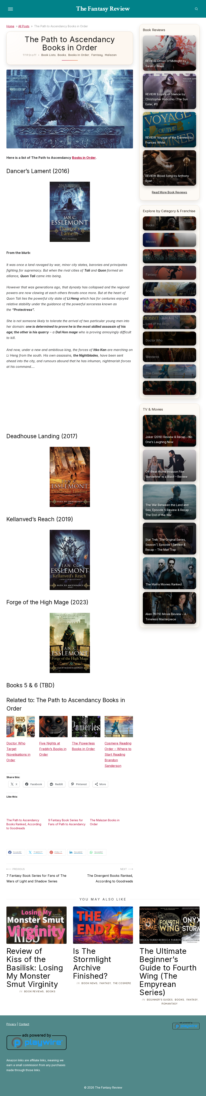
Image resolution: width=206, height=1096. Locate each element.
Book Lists (48, 55)
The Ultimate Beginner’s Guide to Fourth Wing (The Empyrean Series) (168, 971)
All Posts (23, 26)
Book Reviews (34, 991)
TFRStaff (30, 55)
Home (10, 26)
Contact (24, 1024)
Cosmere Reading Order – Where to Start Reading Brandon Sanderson (118, 754)
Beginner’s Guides (160, 999)
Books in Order (78, 55)
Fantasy (97, 55)
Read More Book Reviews (169, 192)
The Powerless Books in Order (83, 746)
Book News (89, 983)
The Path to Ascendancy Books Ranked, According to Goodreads (23, 824)
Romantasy (169, 1003)
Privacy (11, 1024)
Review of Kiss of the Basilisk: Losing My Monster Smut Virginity (34, 967)
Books (62, 55)
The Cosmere (122, 983)
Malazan (111, 55)
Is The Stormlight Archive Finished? (92, 963)
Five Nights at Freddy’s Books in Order (52, 748)
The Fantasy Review (103, 9)
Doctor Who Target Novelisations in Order (18, 751)
